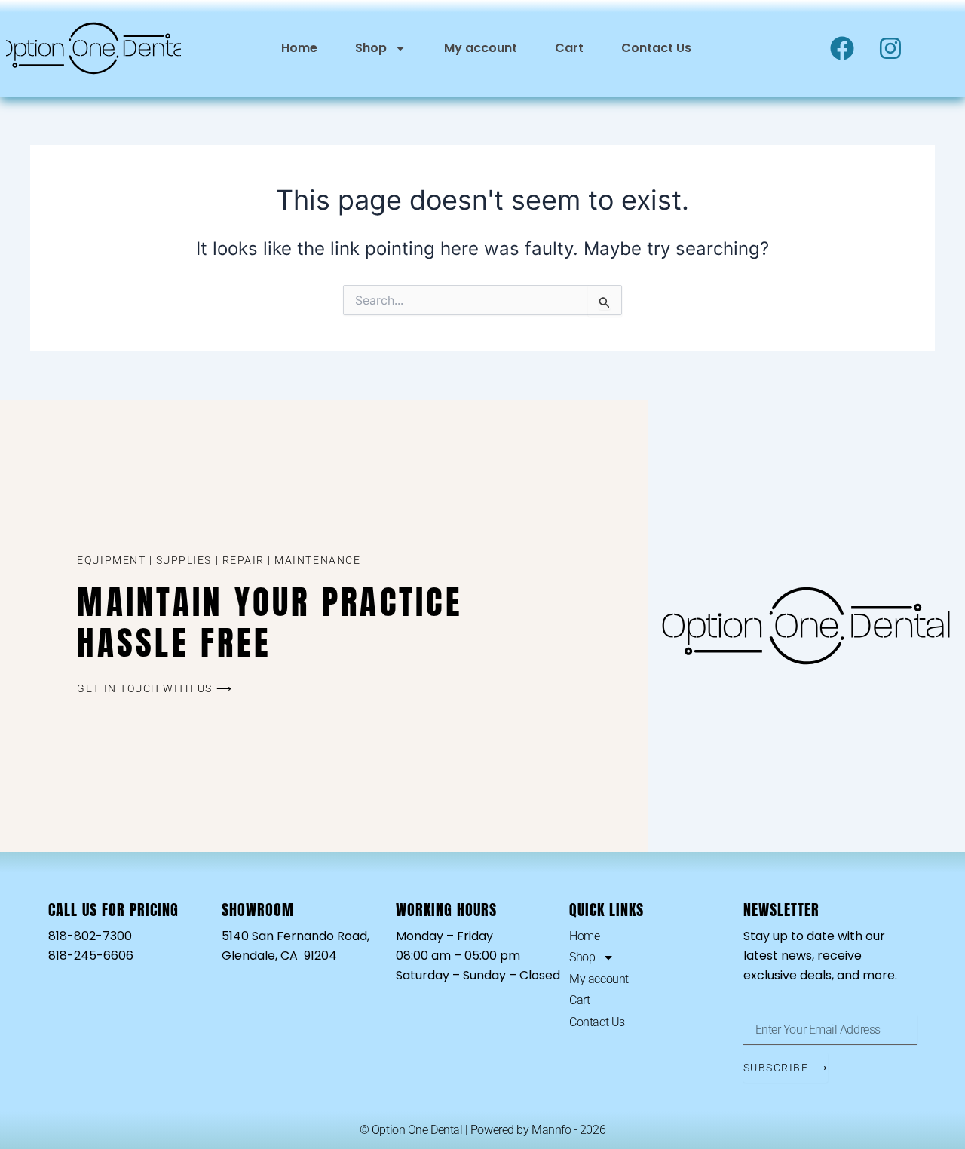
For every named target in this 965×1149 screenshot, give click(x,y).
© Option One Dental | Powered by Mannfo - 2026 (482, 1130)
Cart (569, 48)
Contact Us (656, 48)
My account (480, 48)
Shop (371, 48)
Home (299, 48)
